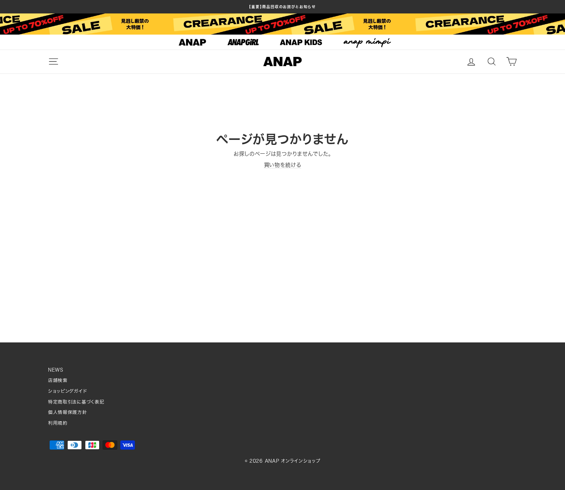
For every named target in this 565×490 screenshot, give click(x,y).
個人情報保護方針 (67, 412)
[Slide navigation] (282, 42)
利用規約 (58, 423)
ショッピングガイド (67, 391)
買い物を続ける (282, 165)
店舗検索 (58, 380)
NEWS (55, 370)
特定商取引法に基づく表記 (76, 402)
